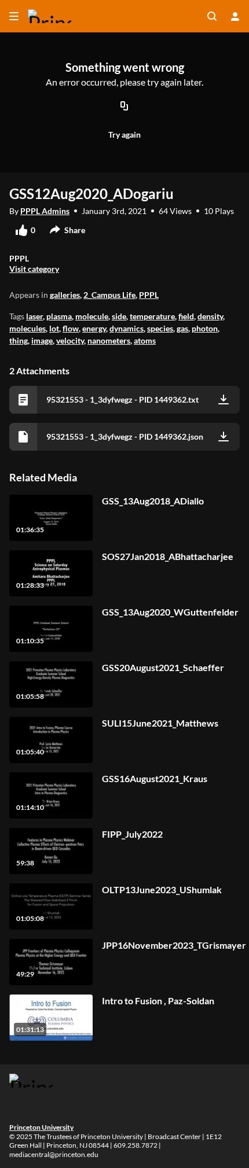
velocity (70, 340)
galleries (65, 295)
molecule (91, 316)
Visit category (34, 269)
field (186, 316)
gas (182, 328)
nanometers (108, 340)
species (160, 328)
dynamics (126, 328)
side (119, 316)
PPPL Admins (44, 211)
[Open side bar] (14, 16)
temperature (152, 316)
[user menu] (235, 16)
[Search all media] (212, 16)
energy (94, 328)
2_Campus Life (109, 295)
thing (18, 340)
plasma (59, 316)
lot (54, 328)
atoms (145, 340)
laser (34, 316)
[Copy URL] (124, 107)
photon (205, 328)
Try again (124, 134)
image (42, 340)
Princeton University (41, 1127)
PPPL (149, 295)
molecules (27, 328)
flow (71, 328)
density (210, 316)
